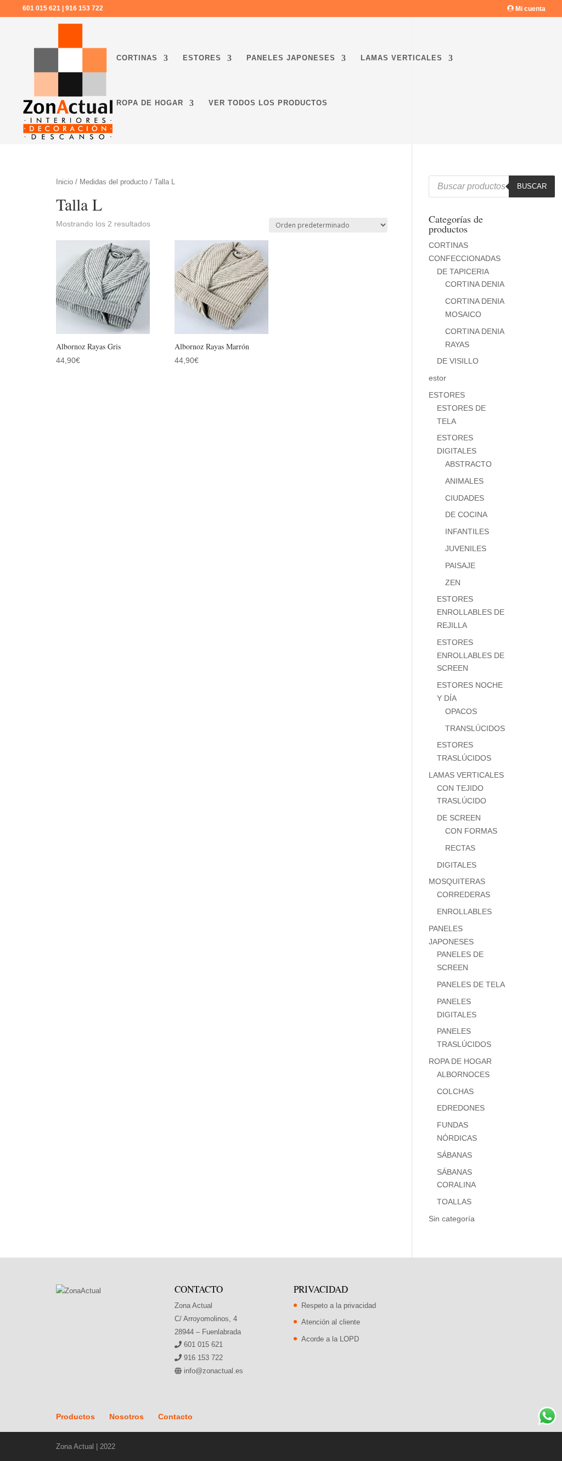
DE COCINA (466, 514)
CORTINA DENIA (474, 284)
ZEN (452, 582)
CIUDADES (464, 498)
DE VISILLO (458, 360)
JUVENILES (465, 548)
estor (437, 377)
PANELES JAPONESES (290, 58)
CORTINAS (137, 58)
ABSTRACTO (468, 464)
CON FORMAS (471, 830)
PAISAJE (460, 565)
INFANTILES (467, 531)
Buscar (532, 186)
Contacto (175, 1416)
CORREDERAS (463, 894)
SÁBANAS (454, 1155)
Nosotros (126, 1416)
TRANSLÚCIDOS (475, 728)
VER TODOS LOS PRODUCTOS (268, 103)
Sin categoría (452, 1218)
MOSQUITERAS (457, 881)
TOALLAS (454, 1201)
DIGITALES (456, 864)
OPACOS (461, 711)
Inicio (64, 182)
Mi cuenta (530, 9)
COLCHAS (455, 1091)
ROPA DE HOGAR (149, 103)
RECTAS (460, 847)
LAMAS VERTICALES (401, 58)
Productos (75, 1416)
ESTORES (202, 58)
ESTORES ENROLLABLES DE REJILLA (470, 612)
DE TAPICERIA (463, 271)
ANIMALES (464, 481)
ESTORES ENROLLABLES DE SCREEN (470, 655)
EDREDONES (461, 1107)
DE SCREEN (459, 817)
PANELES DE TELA (471, 984)
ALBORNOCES (463, 1074)
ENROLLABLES (464, 911)
